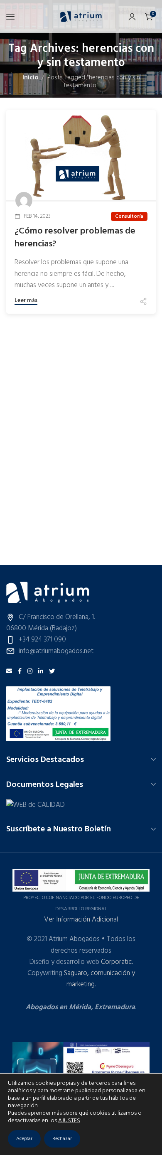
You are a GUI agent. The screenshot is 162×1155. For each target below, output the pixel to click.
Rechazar (62, 1139)
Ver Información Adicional (81, 919)
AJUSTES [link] (69, 1121)
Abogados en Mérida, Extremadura (80, 1007)
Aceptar (24, 1139)
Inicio (30, 78)
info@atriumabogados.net (56, 651)
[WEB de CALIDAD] (35, 805)
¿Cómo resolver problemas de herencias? (75, 238)
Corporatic (116, 962)
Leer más (26, 301)
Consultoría (129, 216)
